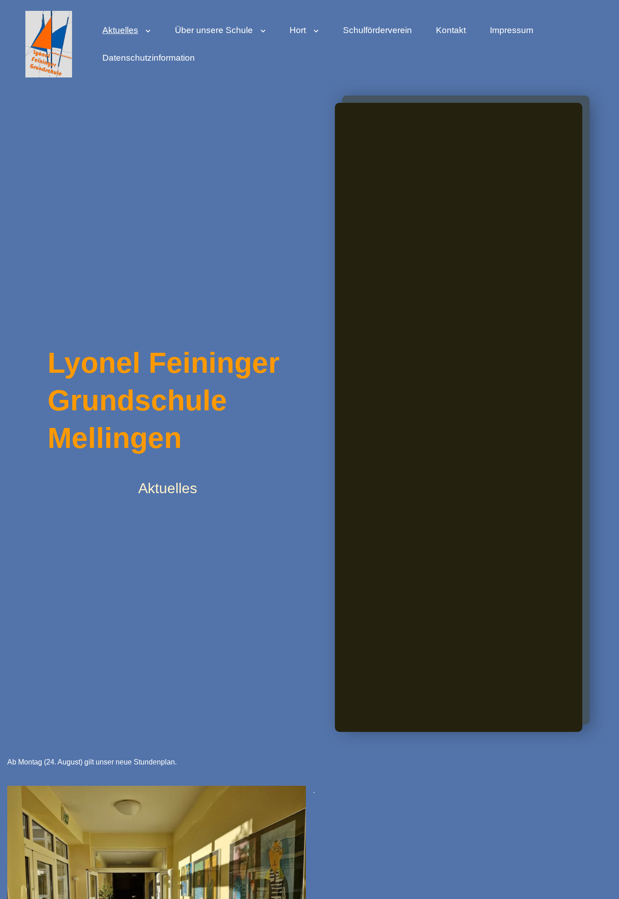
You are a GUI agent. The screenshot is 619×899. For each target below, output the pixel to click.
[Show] (148, 33)
